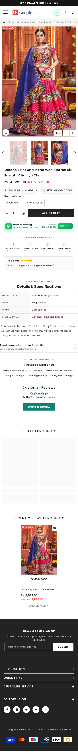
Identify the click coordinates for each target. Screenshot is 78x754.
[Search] (65, 12)
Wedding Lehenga (38, 375)
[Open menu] (5, 12)
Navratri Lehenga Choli (23, 22)
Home (4, 22)
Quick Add (39, 578)
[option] (39, 81)
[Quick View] (54, 528)
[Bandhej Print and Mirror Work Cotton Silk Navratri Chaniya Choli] (39, 550)
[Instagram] (16, 709)
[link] (20, 491)
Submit (63, 647)
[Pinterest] (26, 709)
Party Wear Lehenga (62, 375)
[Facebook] (7, 709)
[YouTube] (35, 709)
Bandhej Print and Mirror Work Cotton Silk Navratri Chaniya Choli (39, 590)
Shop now (52, 3)
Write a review (39, 407)
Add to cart (51, 213)
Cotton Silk (39, 309)
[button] (66, 133)
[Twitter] (45, 709)
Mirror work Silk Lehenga (59, 370)
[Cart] (73, 12)
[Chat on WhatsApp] (57, 12)
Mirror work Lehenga (14, 370)
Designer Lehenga (15, 375)
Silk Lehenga (35, 370)
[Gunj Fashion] (28, 12)
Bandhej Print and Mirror (47, 316)
